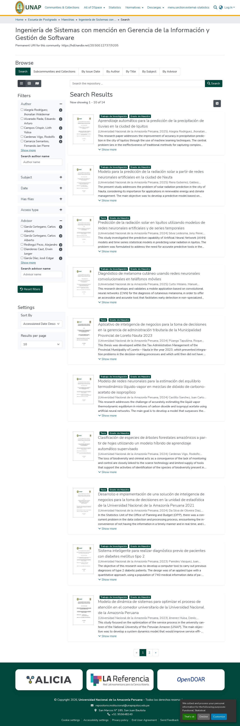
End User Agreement (144, 720)
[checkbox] (22, 109)
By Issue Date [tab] (91, 71)
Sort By (26, 315)
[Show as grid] (29, 83)
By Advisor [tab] (170, 71)
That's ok (189, 716)
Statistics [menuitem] (115, 7)
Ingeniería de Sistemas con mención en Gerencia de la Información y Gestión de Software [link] (97, 20)
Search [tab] (23, 71)
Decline (204, 716)
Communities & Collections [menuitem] (62, 7)
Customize (219, 716)
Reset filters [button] (31, 289)
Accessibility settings (96, 720)
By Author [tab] (113, 71)
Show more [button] (28, 150)
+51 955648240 (122, 714)
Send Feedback (169, 720)
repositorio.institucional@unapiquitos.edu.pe (122, 705)
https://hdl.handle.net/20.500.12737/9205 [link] (90, 45)
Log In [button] (228, 7)
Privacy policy (120, 720)
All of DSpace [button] (93, 7)
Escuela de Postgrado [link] (42, 20)
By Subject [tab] (149, 71)
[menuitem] (94, 7)
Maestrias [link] (67, 20)
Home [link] (19, 20)
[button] (28, 7)
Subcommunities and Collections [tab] (54, 71)
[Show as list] (22, 83)
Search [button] (215, 83)
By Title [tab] (131, 71)
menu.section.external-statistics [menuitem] (188, 7)
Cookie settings (71, 720)
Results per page (33, 336)
